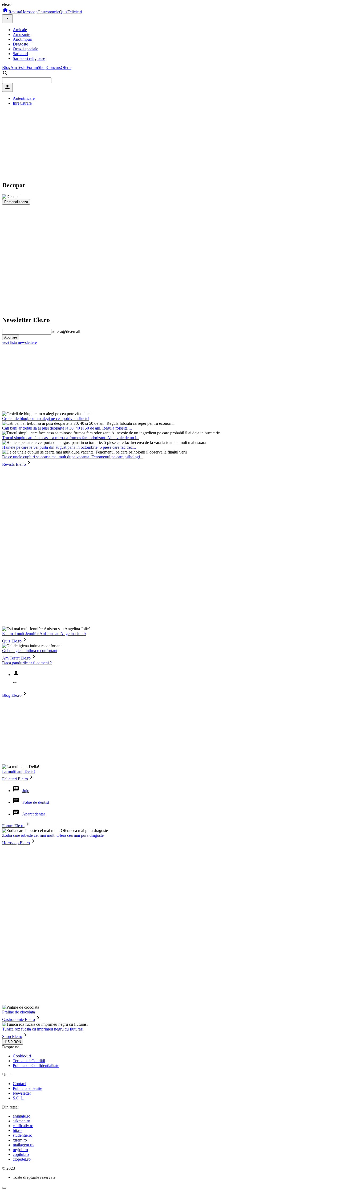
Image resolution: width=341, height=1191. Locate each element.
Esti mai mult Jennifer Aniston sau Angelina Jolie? (44, 633)
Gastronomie (48, 12)
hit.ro (17, 1130)
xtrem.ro (20, 1140)
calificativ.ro (23, 1125)
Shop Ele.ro (12, 1036)
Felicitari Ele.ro (15, 779)
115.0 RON (12, 1042)
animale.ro (21, 1116)
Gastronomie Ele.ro (18, 1019)
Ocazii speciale (25, 49)
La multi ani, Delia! (18, 771)
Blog (6, 67)
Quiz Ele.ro (12, 641)
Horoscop (29, 12)
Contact (19, 1083)
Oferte (66, 67)
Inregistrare (22, 103)
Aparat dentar (33, 814)
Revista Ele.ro (14, 464)
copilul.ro (21, 1154)
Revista (15, 12)
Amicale (20, 29)
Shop (42, 67)
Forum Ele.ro (13, 825)
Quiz (63, 12)
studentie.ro (22, 1135)
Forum (32, 67)
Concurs (54, 67)
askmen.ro (21, 1121)
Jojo (25, 790)
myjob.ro (20, 1149)
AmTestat (18, 67)
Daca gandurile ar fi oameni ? (27, 663)
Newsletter (22, 1093)
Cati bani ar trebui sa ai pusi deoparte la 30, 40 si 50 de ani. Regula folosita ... (67, 428)
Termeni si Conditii (29, 1060)
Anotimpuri (22, 39)
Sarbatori (20, 53)
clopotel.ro (22, 1159)
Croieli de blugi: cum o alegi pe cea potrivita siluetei (45, 418)
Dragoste (20, 44)
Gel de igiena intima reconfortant (29, 650)
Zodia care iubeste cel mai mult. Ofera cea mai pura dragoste (53, 835)
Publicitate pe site (27, 1088)
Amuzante (21, 34)
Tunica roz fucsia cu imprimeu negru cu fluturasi (42, 1029)
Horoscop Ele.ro (16, 842)
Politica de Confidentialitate (36, 1065)
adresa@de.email (65, 331)
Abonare (10, 337)
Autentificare (24, 98)
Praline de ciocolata (18, 1012)
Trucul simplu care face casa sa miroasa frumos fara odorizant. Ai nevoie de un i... (70, 437)
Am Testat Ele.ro (16, 658)
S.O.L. (18, 1098)
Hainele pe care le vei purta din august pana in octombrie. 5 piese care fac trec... (69, 447)
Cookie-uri (22, 1056)
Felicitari (74, 12)
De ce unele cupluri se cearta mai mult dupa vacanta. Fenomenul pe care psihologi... (72, 457)
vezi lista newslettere (19, 342)
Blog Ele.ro (12, 695)
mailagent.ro (23, 1145)
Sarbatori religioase (29, 58)
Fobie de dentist (35, 802)
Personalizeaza (16, 202)
